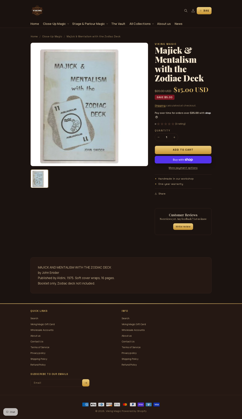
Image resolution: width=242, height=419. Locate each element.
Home (34, 36)
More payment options (183, 167)
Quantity (162, 130)
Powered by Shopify (134, 411)
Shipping (160, 105)
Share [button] (162, 193)
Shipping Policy (38, 358)
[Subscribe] (85, 382)
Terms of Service (39, 347)
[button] (55, 24)
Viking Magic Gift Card (42, 324)
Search (34, 318)
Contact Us (36, 341)
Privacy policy (37, 353)
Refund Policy (37, 364)
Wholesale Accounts (42, 330)
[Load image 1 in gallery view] (39, 179)
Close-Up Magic (52, 36)
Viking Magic (113, 411)
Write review (183, 226)
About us (35, 335)
